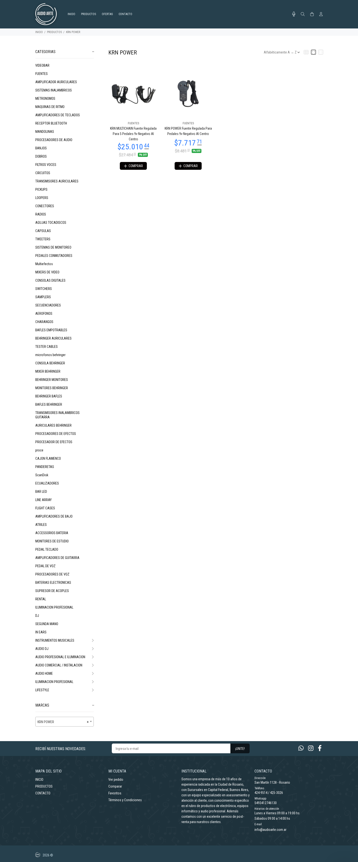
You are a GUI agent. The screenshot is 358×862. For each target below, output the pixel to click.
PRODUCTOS (54, 32)
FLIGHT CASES (45, 508)
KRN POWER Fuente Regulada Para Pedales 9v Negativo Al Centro (188, 131)
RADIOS (40, 214)
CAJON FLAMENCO (48, 458)
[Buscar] (302, 14)
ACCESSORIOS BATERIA (51, 533)
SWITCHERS (43, 289)
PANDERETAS (44, 467)
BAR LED (41, 492)
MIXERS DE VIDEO (47, 272)
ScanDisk (41, 475)
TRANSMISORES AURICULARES (56, 181)
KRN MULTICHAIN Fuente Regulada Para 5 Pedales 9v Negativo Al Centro (133, 133)
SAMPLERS (43, 297)
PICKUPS (41, 189)
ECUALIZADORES (47, 483)
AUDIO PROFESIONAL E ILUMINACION (60, 657)
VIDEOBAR (42, 65)
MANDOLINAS (44, 132)
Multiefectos (44, 264)
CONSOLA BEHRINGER (50, 363)
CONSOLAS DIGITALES (50, 280)
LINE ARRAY (43, 500)
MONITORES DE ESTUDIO (52, 541)
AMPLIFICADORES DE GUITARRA (57, 558)
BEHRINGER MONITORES (51, 380)
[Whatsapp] (301, 748)
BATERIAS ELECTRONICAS (53, 582)
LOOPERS (41, 198)
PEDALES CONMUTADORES (53, 256)
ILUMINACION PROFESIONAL (54, 607)
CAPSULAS (43, 231)
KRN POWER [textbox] (63, 722)
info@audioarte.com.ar (270, 830)
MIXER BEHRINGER (47, 371)
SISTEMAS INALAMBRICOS (53, 90)
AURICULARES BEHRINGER (53, 425)
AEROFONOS (43, 313)
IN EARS (41, 632)
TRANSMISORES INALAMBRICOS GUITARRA (57, 415)
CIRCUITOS (42, 173)
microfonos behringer (50, 355)
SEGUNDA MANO (46, 624)
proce (39, 450)
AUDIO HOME (44, 673)
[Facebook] (320, 748)
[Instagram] (310, 748)
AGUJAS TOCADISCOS (50, 222)
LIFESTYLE (42, 690)
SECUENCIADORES (48, 305)
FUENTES (41, 74)
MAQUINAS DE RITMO (50, 107)
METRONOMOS (45, 98)
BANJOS (41, 148)
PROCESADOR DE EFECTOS (53, 442)
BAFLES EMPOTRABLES (51, 330)
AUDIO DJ (41, 649)
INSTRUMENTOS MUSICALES (54, 640)
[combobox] (64, 722)
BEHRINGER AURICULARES (53, 338)
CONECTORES (44, 206)
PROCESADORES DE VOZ (52, 574)
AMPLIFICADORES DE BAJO (54, 516)
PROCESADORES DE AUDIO (53, 140)
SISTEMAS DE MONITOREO (53, 247)
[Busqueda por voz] (294, 14)
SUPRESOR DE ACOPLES (52, 591)
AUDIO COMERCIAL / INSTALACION (58, 665)
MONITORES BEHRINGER (51, 388)
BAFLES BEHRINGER (48, 404)
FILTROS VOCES (45, 165)
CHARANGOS (44, 322)
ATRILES (41, 525)
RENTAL (40, 599)
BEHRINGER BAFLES (48, 396)
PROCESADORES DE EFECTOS (55, 434)
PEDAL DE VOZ (45, 566)
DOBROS (41, 156)
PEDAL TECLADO (46, 549)
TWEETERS (42, 239)
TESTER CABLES (46, 347)
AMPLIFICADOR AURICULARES (56, 82)
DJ (37, 616)
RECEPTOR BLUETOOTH (51, 123)
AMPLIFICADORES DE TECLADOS (57, 115)
